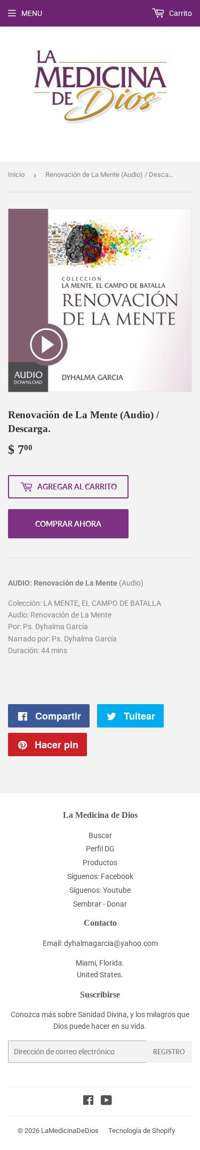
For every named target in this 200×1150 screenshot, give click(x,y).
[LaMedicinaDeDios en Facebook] (88, 1101)
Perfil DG (100, 848)
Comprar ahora (68, 523)
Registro (169, 1052)
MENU (31, 13)
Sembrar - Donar (100, 904)
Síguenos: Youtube (100, 890)
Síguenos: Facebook (100, 876)
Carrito (179, 13)
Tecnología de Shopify (141, 1131)
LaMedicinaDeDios (70, 1131)
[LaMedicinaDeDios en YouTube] (106, 1101)
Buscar (100, 835)
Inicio (16, 175)
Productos (100, 862)
